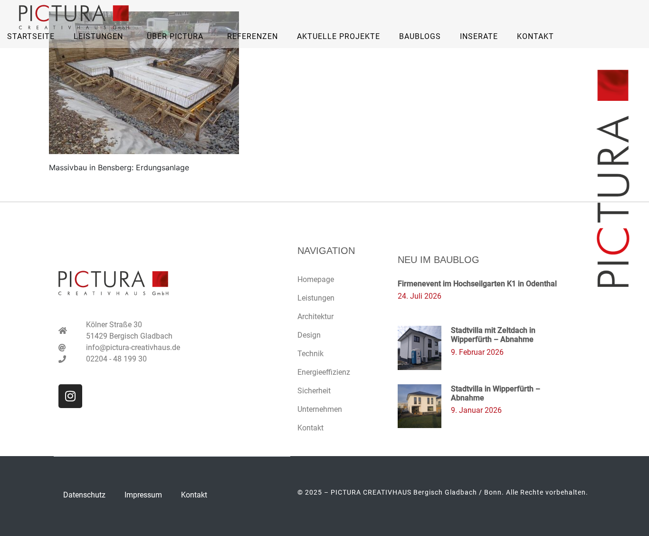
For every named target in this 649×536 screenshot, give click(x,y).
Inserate (479, 36)
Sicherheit (314, 390)
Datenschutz (84, 494)
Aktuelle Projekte (338, 36)
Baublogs (420, 36)
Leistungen (315, 297)
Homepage (315, 279)
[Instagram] (70, 396)
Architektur (315, 316)
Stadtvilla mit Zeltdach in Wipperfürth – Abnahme (493, 335)
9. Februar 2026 (477, 352)
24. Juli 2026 (419, 296)
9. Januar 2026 (476, 410)
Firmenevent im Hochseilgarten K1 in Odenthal (477, 283)
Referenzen (252, 36)
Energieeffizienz (323, 372)
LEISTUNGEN (98, 36)
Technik (310, 353)
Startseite (31, 36)
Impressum (143, 494)
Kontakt (535, 36)
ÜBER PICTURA (175, 36)
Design (309, 335)
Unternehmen (319, 409)
